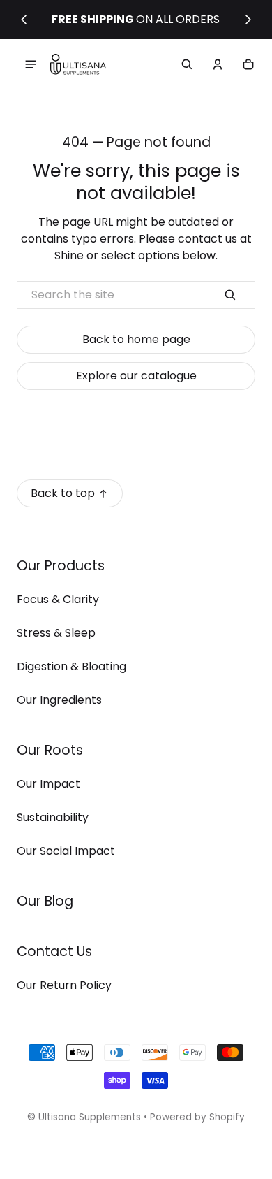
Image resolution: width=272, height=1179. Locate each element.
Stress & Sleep (56, 633)
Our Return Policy (64, 985)
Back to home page (136, 339)
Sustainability (53, 817)
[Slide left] (24, 19)
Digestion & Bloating (71, 666)
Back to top (63, 493)
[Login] (218, 64)
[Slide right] (248, 19)
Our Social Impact (66, 851)
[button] (187, 64)
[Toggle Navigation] (31, 64)
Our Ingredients (59, 700)
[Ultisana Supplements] (78, 64)
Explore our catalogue (136, 376)
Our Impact (48, 784)
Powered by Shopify (197, 1117)
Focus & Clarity (58, 599)
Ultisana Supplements (89, 1117)
